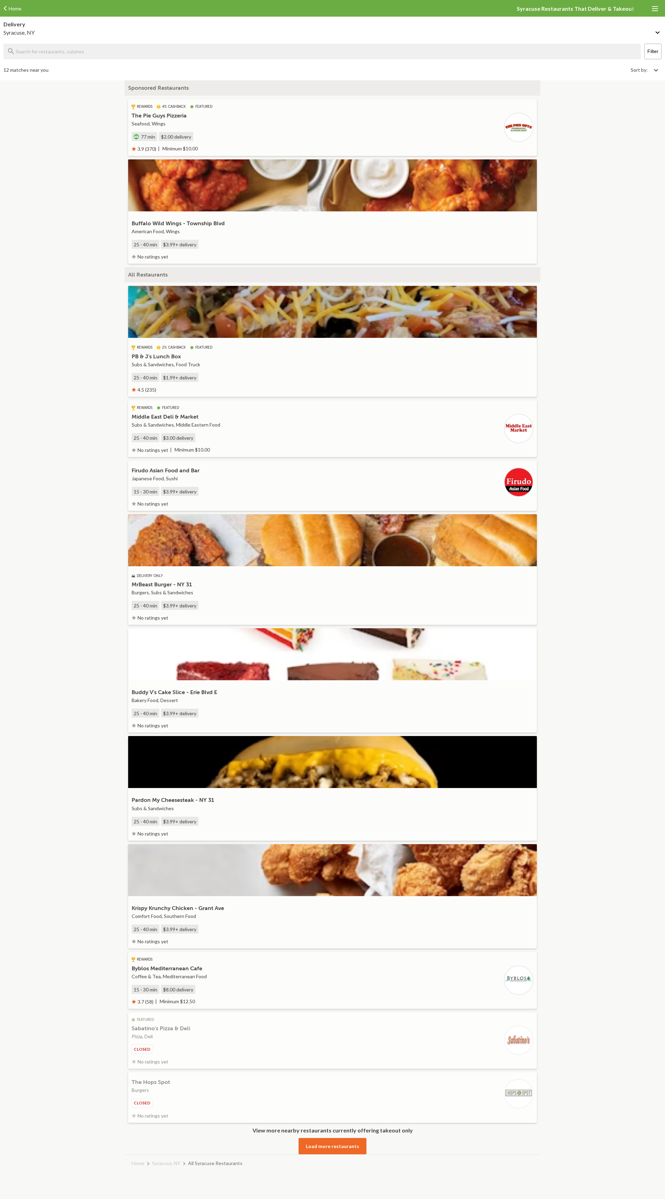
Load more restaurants (332, 1146)
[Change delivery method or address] (658, 31)
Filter (652, 51)
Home (138, 1163)
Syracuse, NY (166, 1163)
